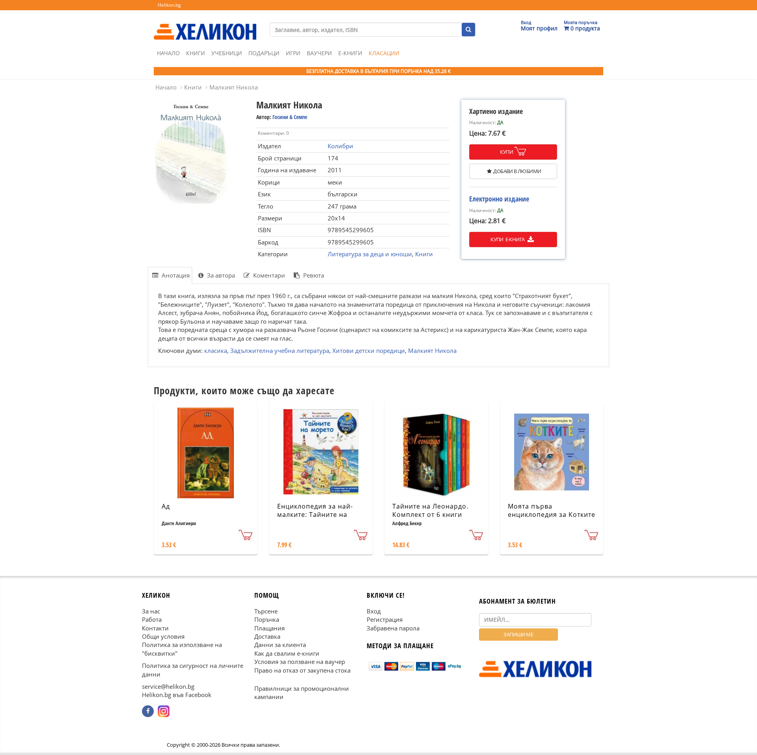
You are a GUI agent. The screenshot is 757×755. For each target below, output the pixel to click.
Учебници (226, 53)
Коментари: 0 (273, 133)
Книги (195, 53)
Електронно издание (499, 198)
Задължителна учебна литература (279, 350)
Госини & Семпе (289, 117)
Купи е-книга (508, 239)
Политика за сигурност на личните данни (192, 670)
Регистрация (385, 619)
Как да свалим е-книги (286, 653)
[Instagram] (164, 711)
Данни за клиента (280, 645)
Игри (293, 53)
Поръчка (266, 619)
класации (384, 53)
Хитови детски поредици (368, 350)
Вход (374, 611)
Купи (506, 151)
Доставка (267, 636)
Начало (168, 53)
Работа (152, 619)
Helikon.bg (169, 5)
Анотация (175, 275)
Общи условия (163, 636)
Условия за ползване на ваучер (299, 662)
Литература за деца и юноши (370, 254)
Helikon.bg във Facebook (176, 695)
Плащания (269, 628)
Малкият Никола (233, 87)
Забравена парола (393, 628)
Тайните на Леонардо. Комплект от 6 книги (430, 510)
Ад (166, 506)
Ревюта (313, 275)
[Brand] (205, 24)
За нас (151, 611)
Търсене (266, 611)
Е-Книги (350, 53)
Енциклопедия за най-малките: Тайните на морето (315, 514)
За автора (220, 275)
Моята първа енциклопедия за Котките (551, 510)
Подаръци (264, 53)
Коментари (268, 275)
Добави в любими (517, 171)
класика (215, 350)
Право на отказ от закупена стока (302, 670)
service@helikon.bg (168, 686)
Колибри (340, 146)
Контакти (155, 628)
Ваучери (319, 53)
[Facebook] (148, 711)
